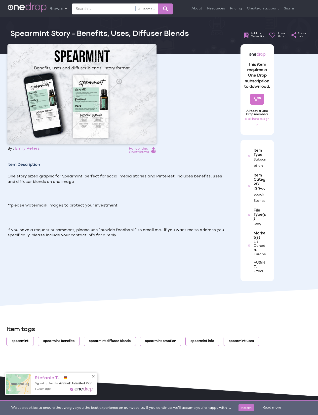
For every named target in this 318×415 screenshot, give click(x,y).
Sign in (289, 8)
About (197, 8)
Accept (246, 408)
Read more (272, 407)
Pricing (236, 8)
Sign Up (257, 99)
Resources (216, 8)
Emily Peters (27, 149)
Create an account (263, 8)
